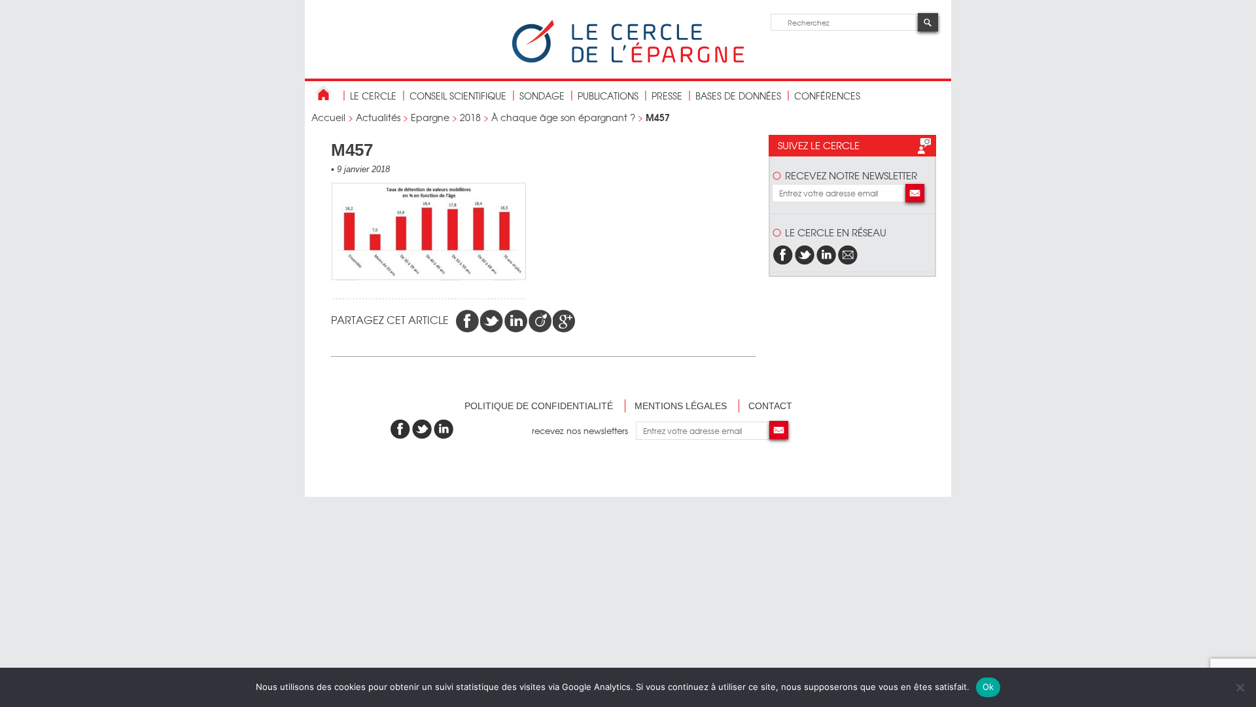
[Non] (1239, 687)
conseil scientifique (458, 95)
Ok (988, 686)
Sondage (542, 95)
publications (608, 95)
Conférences (827, 95)
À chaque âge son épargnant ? (563, 117)
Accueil (328, 117)
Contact (770, 406)
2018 (470, 117)
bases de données (738, 95)
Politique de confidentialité (538, 406)
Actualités (378, 117)
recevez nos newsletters (584, 430)
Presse (667, 95)
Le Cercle (373, 95)
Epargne (430, 117)
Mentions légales (681, 406)
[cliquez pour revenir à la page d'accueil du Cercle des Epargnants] (628, 60)
